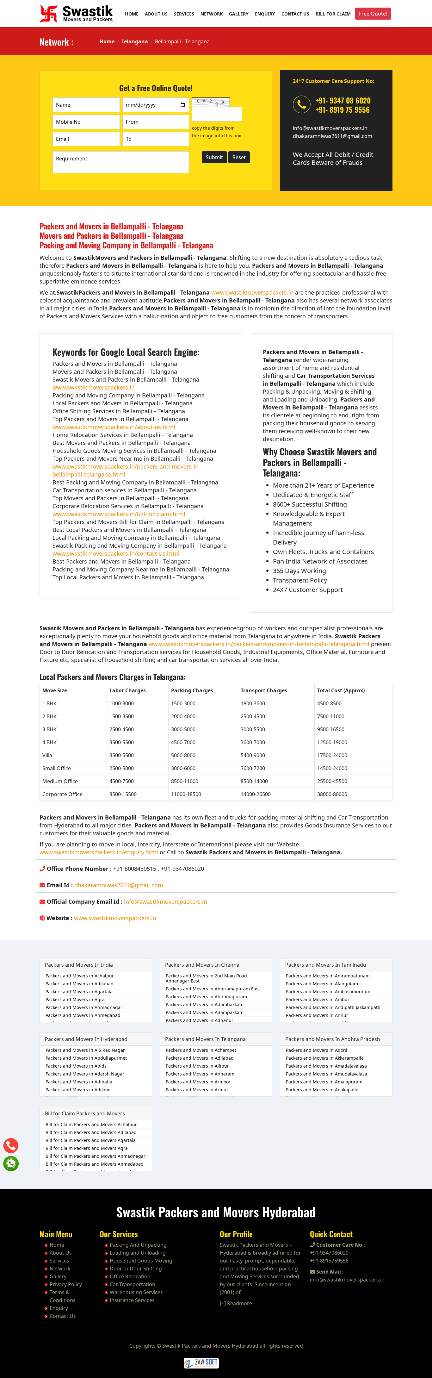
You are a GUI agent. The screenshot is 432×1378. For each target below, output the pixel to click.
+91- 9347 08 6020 (343, 100)
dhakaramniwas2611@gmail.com (332, 136)
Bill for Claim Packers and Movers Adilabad (91, 1132)
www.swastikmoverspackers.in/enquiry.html (99, 852)
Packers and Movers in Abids (76, 1066)
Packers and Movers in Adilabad (80, 984)
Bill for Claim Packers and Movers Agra (87, 1148)
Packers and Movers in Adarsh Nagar (85, 1074)
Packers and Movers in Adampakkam (205, 1012)
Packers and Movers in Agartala (79, 991)
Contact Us (295, 14)
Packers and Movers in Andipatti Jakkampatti (333, 1007)
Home (132, 14)
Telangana (134, 41)
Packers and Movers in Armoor (198, 1082)
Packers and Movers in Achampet (201, 1050)
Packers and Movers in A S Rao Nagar (85, 1050)
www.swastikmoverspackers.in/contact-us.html (116, 553)
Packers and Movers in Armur (197, 1090)
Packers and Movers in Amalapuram (324, 1082)
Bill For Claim (333, 14)
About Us (156, 14)
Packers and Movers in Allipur (197, 1066)
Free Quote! (373, 13)
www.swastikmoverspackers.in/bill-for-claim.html (118, 514)
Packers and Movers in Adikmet (79, 1090)
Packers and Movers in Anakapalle (322, 1090)
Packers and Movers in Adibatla (79, 1082)
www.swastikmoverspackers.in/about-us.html (113, 427)
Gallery (239, 14)
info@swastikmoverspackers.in (330, 128)
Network (212, 14)
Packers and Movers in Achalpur (80, 976)
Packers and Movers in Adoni (316, 1050)
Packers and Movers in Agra (75, 999)
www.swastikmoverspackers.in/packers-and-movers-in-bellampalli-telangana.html (259, 644)
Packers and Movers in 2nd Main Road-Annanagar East (207, 978)
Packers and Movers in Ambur (317, 999)
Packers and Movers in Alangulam (322, 984)
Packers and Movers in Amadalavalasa (326, 1066)
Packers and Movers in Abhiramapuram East (213, 989)
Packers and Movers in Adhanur (199, 1020)
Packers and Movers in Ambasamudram (328, 991)
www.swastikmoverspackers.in (252, 292)
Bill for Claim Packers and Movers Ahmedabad (95, 1164)
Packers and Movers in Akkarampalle (325, 1058)
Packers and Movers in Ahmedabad (83, 1015)
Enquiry (265, 14)
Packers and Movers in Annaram (200, 1074)
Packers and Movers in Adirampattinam (328, 976)
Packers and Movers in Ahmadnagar (84, 1007)
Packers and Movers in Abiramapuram (206, 997)
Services (184, 14)
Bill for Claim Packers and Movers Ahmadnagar (95, 1156)
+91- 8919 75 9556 (343, 109)
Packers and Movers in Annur (317, 1015)
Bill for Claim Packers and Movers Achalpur (91, 1124)
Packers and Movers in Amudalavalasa (326, 1074)
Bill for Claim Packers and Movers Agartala (91, 1140)
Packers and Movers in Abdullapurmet (86, 1058)
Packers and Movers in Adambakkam (205, 1004)
